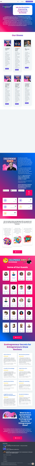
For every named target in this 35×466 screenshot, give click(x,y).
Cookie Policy (10, 464)
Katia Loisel (21, 316)
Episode (5, 279)
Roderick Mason (29, 291)
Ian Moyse (21, 329)
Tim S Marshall (6, 277)
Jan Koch (21, 277)
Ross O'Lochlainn (29, 277)
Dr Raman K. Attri (29, 316)
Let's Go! (29, 193)
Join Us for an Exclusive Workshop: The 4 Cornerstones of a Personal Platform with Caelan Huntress (19, 452)
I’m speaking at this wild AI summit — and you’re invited (16, 445)
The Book (4, 459)
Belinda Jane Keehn (21, 304)
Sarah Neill (13, 316)
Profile (7, 279)
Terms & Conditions (14, 464)
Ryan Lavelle (6, 316)
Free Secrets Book (29, 1)
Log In (22, 1)
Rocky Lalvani (29, 329)
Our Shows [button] (5, 461)
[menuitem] (17, 455)
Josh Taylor (14, 329)
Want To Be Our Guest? (7, 454)
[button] (18, 1)
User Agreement (3, 464)
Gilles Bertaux (29, 304)
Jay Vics (6, 304)
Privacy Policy (6, 464)
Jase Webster (13, 291)
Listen (7, 68)
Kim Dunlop (6, 329)
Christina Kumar (13, 304)
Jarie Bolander (21, 291)
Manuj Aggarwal (6, 291)
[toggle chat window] (33, 464)
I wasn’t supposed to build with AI (12, 449)
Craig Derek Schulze (14, 278)
